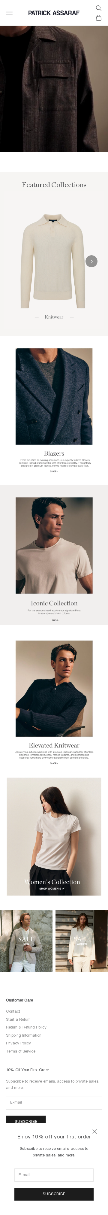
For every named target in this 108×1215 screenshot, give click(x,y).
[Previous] (16, 261)
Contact (13, 1012)
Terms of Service (20, 1051)
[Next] (92, 261)
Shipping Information (23, 1036)
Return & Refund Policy (26, 1027)
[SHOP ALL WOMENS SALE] (82, 941)
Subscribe (54, 1194)
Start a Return (18, 1020)
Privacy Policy (18, 1043)
